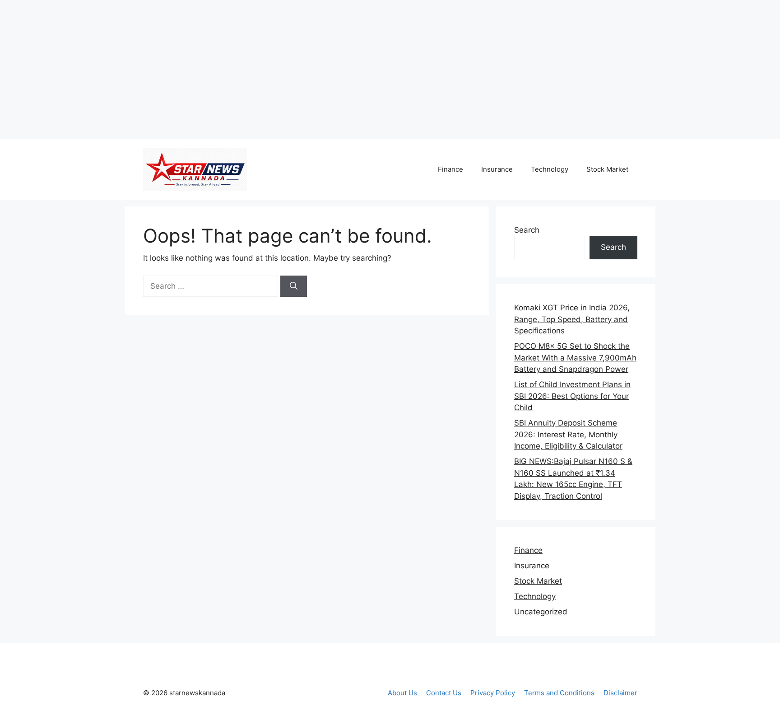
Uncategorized (540, 611)
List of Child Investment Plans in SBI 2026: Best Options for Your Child (572, 396)
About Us (402, 692)
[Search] (293, 286)
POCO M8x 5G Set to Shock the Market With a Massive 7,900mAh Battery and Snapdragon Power (575, 358)
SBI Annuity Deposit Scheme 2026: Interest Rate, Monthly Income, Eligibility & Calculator (568, 434)
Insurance (497, 169)
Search (526, 229)
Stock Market (607, 169)
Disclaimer (620, 692)
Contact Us (443, 692)
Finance (450, 169)
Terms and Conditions (559, 692)
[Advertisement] (169, 68)
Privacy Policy (492, 692)
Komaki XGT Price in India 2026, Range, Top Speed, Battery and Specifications (572, 319)
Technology (549, 169)
